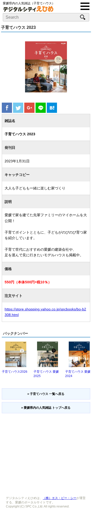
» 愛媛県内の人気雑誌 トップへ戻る (46, 407)
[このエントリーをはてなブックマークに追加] (52, 111)
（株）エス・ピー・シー (59, 498)
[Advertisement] (46, 453)
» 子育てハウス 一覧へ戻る (45, 394)
